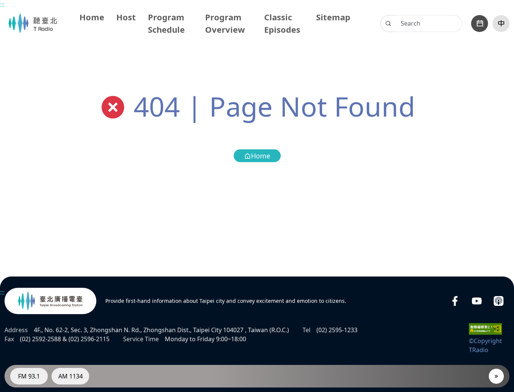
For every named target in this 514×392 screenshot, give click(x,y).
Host (126, 17)
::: (2, 4)
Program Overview (225, 23)
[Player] (496, 376)
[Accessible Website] (485, 328)
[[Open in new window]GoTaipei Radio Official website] (50, 301)
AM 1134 (70, 376)
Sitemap (333, 17)
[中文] (501, 23)
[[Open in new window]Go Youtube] (477, 301)
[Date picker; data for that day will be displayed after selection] (479, 23)
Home (91, 17)
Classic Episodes (282, 23)
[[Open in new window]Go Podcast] (498, 301)
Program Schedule (166, 23)
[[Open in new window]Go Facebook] (455, 301)
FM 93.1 (29, 376)
